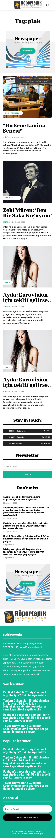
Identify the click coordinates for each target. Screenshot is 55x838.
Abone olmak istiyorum (27, 817)
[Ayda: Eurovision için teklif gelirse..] (27, 267)
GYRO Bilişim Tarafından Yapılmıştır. (27, 833)
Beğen (47, 431)
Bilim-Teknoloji (13, 113)
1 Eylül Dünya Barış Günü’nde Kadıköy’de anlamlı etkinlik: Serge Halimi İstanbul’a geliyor (26, 538)
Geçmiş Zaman (12, 197)
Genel (8, 282)
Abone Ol (45, 443)
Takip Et (46, 437)
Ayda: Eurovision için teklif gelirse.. (27, 297)
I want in (27, 474)
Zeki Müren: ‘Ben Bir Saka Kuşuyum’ (27, 212)
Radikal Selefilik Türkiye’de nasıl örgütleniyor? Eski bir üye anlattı (21, 498)
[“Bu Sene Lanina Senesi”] (27, 97)
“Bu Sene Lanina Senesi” (24, 128)
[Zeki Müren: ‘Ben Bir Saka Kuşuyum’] (27, 182)
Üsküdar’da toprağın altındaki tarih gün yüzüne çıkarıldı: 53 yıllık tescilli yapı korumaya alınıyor (25, 525)
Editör (6, 137)
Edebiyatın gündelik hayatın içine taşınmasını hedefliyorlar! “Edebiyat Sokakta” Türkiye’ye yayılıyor (23, 551)
